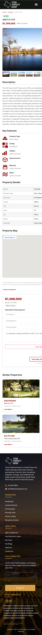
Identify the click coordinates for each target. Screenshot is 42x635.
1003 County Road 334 (12, 438)
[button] (36, 4)
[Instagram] (10, 601)
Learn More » (8, 409)
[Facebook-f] (7, 601)
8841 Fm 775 (8, 403)
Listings (10, 12)
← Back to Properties (9, 289)
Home (4, 12)
